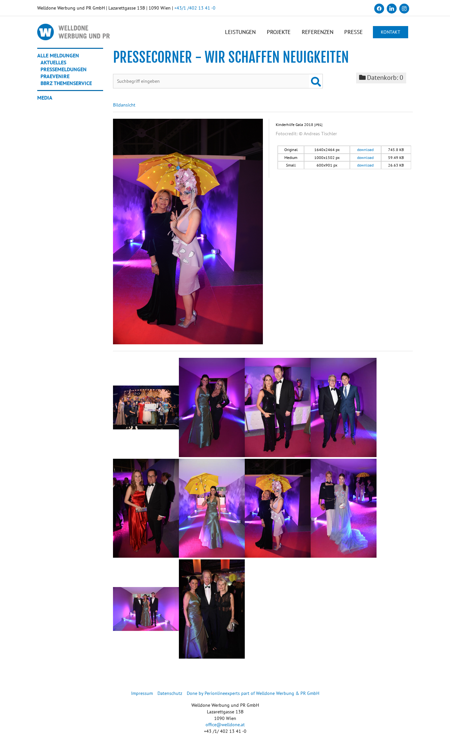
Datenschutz (169, 693)
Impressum (142, 693)
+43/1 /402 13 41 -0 (194, 8)
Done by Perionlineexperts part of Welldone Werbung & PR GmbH (253, 693)
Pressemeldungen (64, 69)
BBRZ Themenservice (66, 83)
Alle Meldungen (58, 55)
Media (44, 97)
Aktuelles (53, 62)
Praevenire (55, 76)
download (365, 149)
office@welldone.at (225, 725)
